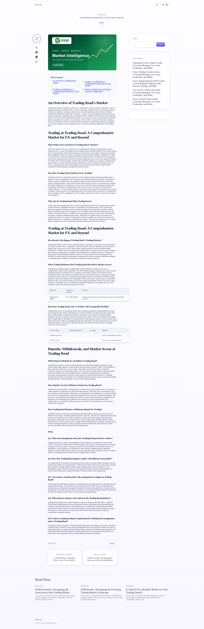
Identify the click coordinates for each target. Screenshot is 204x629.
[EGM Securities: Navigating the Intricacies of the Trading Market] (100, 557)
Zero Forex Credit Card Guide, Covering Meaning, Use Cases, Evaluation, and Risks (147, 92)
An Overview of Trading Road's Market (64, 81)
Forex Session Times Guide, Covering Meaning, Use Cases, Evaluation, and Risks (147, 101)
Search (135, 38)
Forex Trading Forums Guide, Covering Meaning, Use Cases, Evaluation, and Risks (147, 74)
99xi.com (38, 5)
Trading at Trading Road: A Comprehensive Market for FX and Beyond (98, 83)
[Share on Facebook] (36, 52)
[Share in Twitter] (36, 47)
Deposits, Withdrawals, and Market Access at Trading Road (98, 90)
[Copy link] (36, 61)
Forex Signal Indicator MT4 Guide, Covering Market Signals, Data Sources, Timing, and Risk (149, 83)
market (101, 23)
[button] (157, 4)
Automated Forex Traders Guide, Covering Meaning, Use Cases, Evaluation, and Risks (148, 65)
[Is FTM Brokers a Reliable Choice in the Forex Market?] (64, 557)
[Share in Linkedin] (36, 57)
